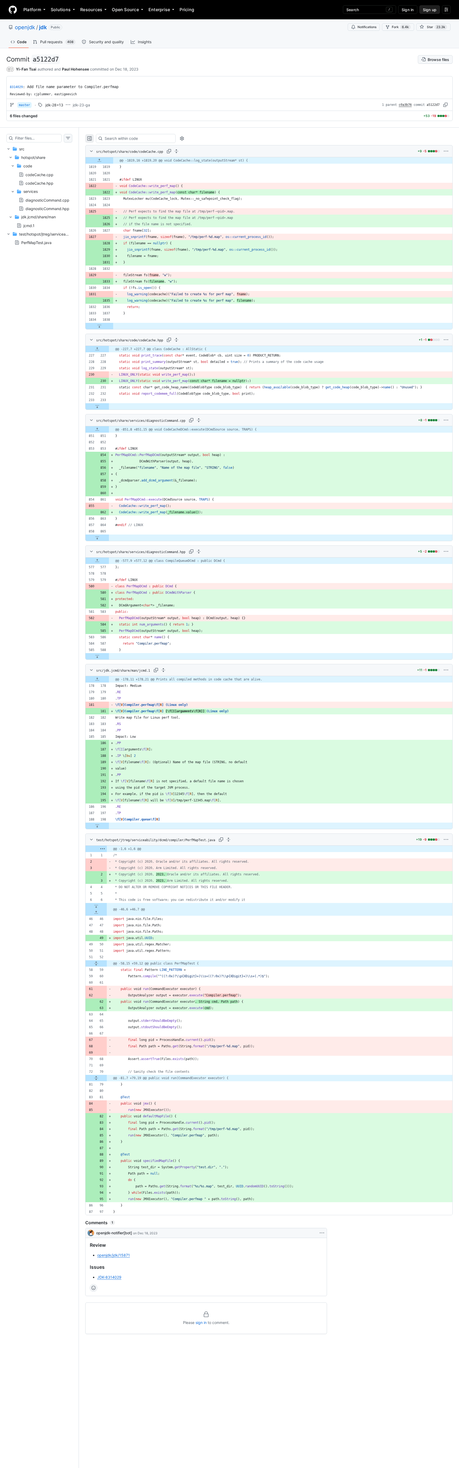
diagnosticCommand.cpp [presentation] (47, 200)
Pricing (187, 9)
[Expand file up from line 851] (97, 429)
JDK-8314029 (109, 1277)
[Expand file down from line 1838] (99, 326)
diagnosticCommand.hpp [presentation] (47, 208)
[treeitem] (39, 187)
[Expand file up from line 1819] (99, 160)
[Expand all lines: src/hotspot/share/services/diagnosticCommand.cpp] (198, 420)
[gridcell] (269, 160)
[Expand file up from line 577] (97, 561)
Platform (32, 9)
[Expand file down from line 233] (97, 406)
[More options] (446, 151)
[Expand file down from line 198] (97, 826)
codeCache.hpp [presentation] (39, 183)
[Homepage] (12, 9)
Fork (400, 27)
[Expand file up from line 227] (97, 349)
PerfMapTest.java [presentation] (36, 242)
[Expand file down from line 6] (96, 906)
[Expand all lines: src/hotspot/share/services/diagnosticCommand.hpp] (198, 551)
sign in (201, 1322)
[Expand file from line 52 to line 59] (96, 963)
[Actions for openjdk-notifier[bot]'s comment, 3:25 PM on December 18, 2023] (322, 1233)
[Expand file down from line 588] (97, 656)
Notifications (367, 27)
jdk (43, 27)
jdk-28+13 (54, 105)
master (24, 105)
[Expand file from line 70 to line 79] (96, 1078)
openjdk (25, 27)
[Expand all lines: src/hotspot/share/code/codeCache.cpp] (176, 151)
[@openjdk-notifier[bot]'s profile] (91, 1233)
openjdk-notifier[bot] (114, 1233)
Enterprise (159, 9)
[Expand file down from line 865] (97, 538)
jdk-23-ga (81, 105)
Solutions (61, 9)
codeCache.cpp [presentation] (39, 174)
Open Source (125, 9)
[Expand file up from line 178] (97, 679)
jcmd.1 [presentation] (29, 225)
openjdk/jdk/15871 (113, 1255)
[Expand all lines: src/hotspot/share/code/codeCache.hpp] (176, 340)
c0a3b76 (405, 105)
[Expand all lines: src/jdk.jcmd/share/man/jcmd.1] (163, 670)
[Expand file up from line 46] (96, 912)
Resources (91, 9)
